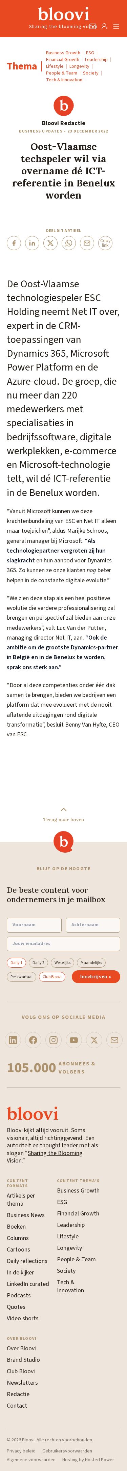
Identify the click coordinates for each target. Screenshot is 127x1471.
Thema (22, 66)
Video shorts (23, 1318)
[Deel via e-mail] (87, 243)
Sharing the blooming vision (63, 26)
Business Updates (41, 131)
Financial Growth (62, 59)
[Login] (104, 26)
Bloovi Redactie (63, 123)
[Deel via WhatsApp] (69, 243)
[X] (94, 1040)
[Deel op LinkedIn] (32, 243)
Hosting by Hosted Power (88, 1460)
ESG (90, 53)
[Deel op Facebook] (14, 243)
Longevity (79, 66)
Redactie (18, 1394)
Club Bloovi (52, 977)
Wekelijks (62, 963)
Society (91, 73)
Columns (18, 1238)
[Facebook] (33, 1040)
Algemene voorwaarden (31, 1460)
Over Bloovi (21, 1348)
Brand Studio (23, 1360)
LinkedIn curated (28, 1284)
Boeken (16, 1227)
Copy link (105, 243)
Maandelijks (91, 963)
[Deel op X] (50, 243)
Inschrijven (96, 976)
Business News (26, 1215)
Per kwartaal (21, 977)
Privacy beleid (21, 1451)
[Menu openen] (116, 26)
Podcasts (19, 1295)
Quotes (16, 1307)
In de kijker (20, 1272)
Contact (17, 1406)
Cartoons (18, 1249)
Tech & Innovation (64, 80)
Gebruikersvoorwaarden (67, 1451)
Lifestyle (55, 66)
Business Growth (63, 53)
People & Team (61, 73)
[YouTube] (74, 1040)
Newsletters (22, 1383)
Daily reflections (27, 1261)
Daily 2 (38, 963)
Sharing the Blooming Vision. (45, 1157)
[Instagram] (53, 1040)
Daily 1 (16, 963)
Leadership (96, 59)
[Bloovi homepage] (63, 14)
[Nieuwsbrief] (114, 1040)
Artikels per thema (21, 1199)
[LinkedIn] (13, 1040)
